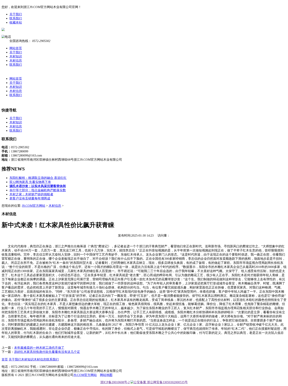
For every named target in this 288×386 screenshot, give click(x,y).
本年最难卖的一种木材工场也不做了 (39, 347)
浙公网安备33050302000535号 (167, 382)
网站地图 (106, 375)
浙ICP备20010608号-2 (115, 382)
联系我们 (15, 18)
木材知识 (15, 56)
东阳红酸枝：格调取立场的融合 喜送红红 (38, 177)
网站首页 (15, 48)
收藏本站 (15, 22)
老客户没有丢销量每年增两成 (29, 198)
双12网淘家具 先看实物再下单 (30, 182)
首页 (5, 359)
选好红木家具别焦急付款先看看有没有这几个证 (47, 351)
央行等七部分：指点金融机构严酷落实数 (37, 190)
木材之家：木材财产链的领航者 (31, 194)
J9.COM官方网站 (33, 205)
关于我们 (15, 14)
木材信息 (15, 60)
